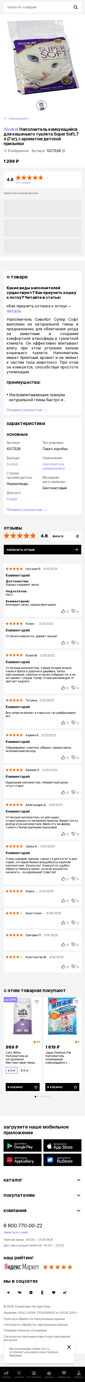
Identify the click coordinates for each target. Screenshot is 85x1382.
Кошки (12, 499)
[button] (42, 179)
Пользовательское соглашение (25, 1330)
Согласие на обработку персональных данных (36, 1324)
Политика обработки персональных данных (34, 1318)
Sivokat (11, 129)
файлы (45, 1348)
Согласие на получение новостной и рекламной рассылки (37, 1338)
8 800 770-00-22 (23, 1225)
